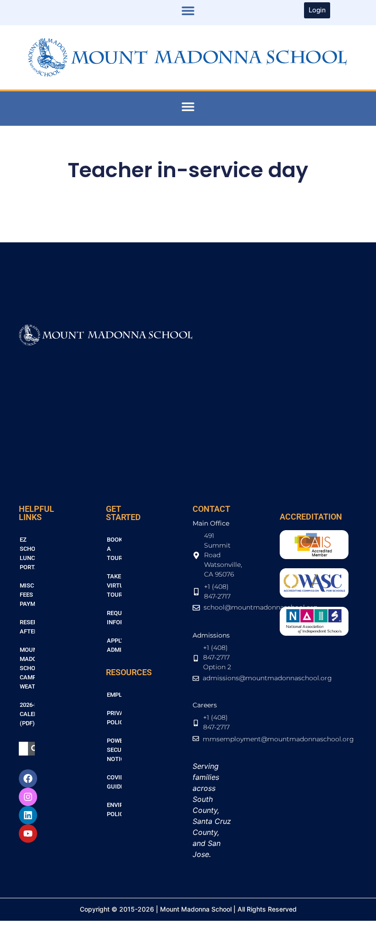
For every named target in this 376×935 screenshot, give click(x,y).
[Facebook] (28, 778)
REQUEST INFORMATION (114, 618)
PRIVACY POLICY (114, 718)
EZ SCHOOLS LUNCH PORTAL (27, 553)
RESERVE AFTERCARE (27, 627)
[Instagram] (28, 797)
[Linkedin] (28, 815)
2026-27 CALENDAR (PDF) (27, 714)
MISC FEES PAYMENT (27, 594)
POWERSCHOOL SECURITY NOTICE (114, 749)
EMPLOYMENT (114, 694)
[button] (188, 10)
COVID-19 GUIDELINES (114, 782)
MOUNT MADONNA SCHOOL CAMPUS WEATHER (27, 668)
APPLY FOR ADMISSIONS (114, 645)
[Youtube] (28, 833)
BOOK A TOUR (114, 548)
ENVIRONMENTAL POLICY (114, 809)
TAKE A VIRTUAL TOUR (114, 585)
